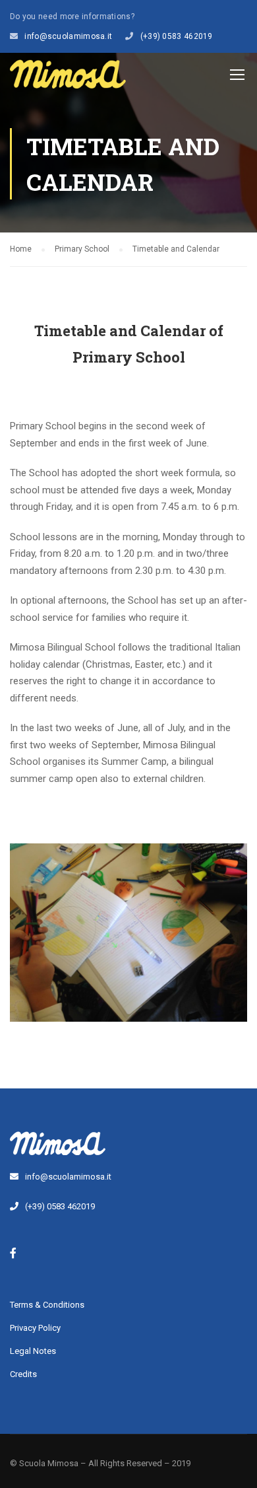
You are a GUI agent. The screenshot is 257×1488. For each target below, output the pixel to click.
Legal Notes (33, 1351)
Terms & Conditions (47, 1305)
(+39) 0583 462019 (176, 36)
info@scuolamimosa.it (68, 36)
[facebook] (13, 1253)
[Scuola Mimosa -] (68, 77)
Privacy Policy (35, 1328)
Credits (23, 1374)
